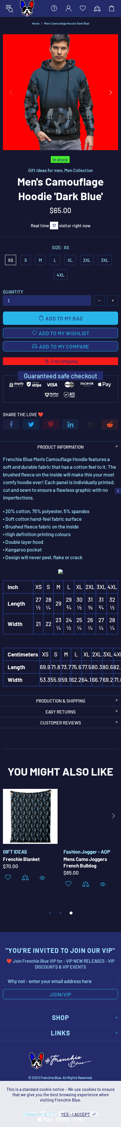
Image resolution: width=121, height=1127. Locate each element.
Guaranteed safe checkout (60, 376)
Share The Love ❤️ (23, 414)
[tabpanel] (30, 842)
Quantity (13, 291)
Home (35, 23)
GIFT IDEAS (15, 851)
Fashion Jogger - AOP (86, 851)
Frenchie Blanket (21, 859)
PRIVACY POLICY (39, 1114)
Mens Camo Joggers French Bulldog (85, 862)
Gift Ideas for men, (45, 170)
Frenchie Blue (27, 8)
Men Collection (78, 170)
